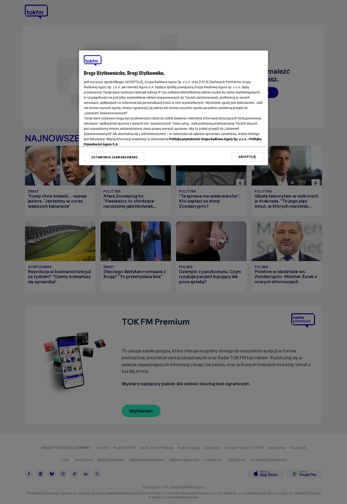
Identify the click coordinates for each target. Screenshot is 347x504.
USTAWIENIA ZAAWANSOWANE (115, 157)
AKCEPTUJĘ (247, 156)
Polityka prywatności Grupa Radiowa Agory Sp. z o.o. (208, 139)
